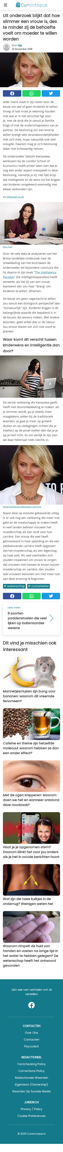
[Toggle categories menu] (5, 5)
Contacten (31, 1039)
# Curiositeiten (38, 586)
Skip (20, 45)
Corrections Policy (31, 1071)
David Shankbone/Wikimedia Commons (22, 506)
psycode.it (31, 1046)
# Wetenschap (14, 586)
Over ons (31, 1033)
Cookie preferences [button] (31, 1116)
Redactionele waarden (31, 1078)
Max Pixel (7, 246)
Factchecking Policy (31, 1064)
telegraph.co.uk (15, 196)
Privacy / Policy (31, 1109)
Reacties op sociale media (31, 1091)
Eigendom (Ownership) (31, 1084)
